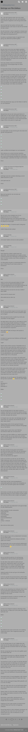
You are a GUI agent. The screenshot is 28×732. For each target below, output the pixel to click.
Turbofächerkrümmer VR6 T (10, 12)
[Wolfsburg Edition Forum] (1, 1)
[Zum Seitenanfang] (26, 730)
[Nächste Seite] (22, 719)
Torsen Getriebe (7, 210)
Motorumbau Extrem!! (9, 274)
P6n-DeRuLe (6, 14)
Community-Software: (14, 729)
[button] (26, 1)
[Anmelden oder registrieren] (22, 1)
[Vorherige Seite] (6, 719)
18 (19, 719)
